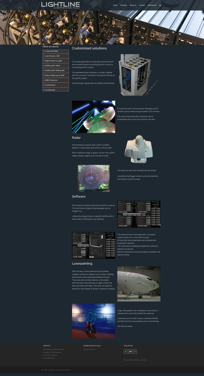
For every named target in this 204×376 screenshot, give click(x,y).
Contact (142, 5)
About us (133, 5)
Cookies (143, 360)
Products (123, 5)
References (152, 5)
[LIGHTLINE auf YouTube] (130, 351)
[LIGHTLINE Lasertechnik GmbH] (60, 5)
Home (115, 5)
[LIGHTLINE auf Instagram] (135, 351)
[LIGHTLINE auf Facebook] (126, 351)
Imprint (137, 360)
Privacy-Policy (129, 360)
